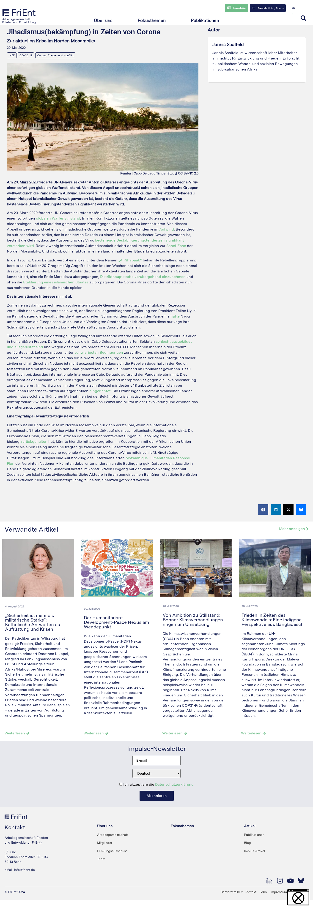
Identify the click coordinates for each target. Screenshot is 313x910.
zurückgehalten (34, 441)
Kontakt (250, 892)
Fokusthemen (182, 826)
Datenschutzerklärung (174, 784)
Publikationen (254, 835)
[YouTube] (290, 881)
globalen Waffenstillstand (58, 218)
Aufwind (166, 229)
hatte (175, 316)
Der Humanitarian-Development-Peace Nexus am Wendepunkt (116, 622)
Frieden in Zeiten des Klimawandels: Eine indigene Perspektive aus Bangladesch (273, 619)
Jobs (263, 892)
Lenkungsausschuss (112, 851)
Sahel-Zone (176, 246)
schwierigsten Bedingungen (98, 352)
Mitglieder (104, 843)
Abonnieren (156, 795)
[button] (103, 20)
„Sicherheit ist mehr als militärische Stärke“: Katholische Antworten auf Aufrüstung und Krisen (33, 622)
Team (101, 859)
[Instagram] (280, 881)
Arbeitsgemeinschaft (112, 835)
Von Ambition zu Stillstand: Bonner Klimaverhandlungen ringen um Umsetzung (193, 619)
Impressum (278, 892)
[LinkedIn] (269, 881)
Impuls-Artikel (254, 851)
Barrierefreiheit (232, 892)
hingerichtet (100, 391)
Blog (247, 843)
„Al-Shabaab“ (130, 260)
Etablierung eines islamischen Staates (55, 282)
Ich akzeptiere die (158, 784)
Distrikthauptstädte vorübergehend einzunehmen (143, 276)
